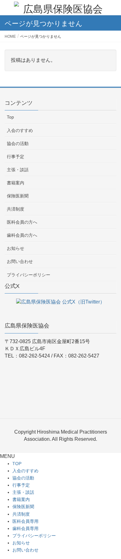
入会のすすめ (20, 130)
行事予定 (15, 156)
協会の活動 (18, 143)
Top (10, 116)
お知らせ (15, 248)
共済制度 (15, 209)
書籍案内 (15, 182)
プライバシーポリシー (28, 274)
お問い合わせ (20, 261)
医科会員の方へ (22, 222)
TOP (16, 463)
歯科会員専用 (25, 528)
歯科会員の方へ (22, 235)
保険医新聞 (18, 195)
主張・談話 (18, 169)
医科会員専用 (25, 521)
